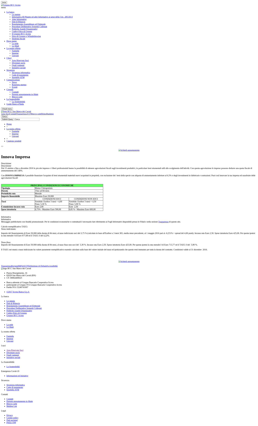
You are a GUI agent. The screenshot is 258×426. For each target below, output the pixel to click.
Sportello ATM (18, 77)
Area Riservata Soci (20, 60)
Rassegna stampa (19, 85)
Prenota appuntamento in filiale (25, 94)
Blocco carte (17, 97)
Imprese (15, 53)
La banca (10, 12)
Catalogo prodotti (13, 141)
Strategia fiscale (18, 39)
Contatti (9, 89)
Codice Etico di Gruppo (22, 31)
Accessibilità (52, 266)
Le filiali (15, 46)
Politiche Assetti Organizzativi (24, 29)
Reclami (14, 266)
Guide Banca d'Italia (15, 104)
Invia (4, 2)
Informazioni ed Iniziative (17, 376)
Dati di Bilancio (18, 22)
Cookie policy (12, 418)
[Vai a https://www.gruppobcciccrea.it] (10, 5)
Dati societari (12, 420)
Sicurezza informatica (21, 72)
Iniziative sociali (19, 68)
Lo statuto (16, 14)
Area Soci (5, 114)
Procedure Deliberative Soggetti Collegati (29, 26)
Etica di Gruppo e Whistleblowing (26, 36)
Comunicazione (13, 80)
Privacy (9, 415)
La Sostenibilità (13, 99)
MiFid (21, 266)
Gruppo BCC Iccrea (15, 315)
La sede (15, 43)
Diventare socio (18, 63)
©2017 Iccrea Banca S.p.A (17, 292)
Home (9, 124)
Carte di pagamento (20, 75)
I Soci (8, 58)
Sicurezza (10, 70)
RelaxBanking (47, 114)
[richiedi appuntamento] (129, 150)
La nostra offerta (13, 48)
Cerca (4, 117)
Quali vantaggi (18, 65)
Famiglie (15, 51)
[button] (129, 7)
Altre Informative (19, 19)
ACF (28, 114)
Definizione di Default (37, 266)
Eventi (14, 87)
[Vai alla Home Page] (16, 111)
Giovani (15, 55)
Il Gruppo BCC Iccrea (21, 34)
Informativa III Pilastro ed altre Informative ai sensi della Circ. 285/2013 (42, 17)
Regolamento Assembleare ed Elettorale (29, 24)
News (14, 82)
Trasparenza (21, 114)
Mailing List (11, 406)
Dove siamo (11, 41)
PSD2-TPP (11, 422)
